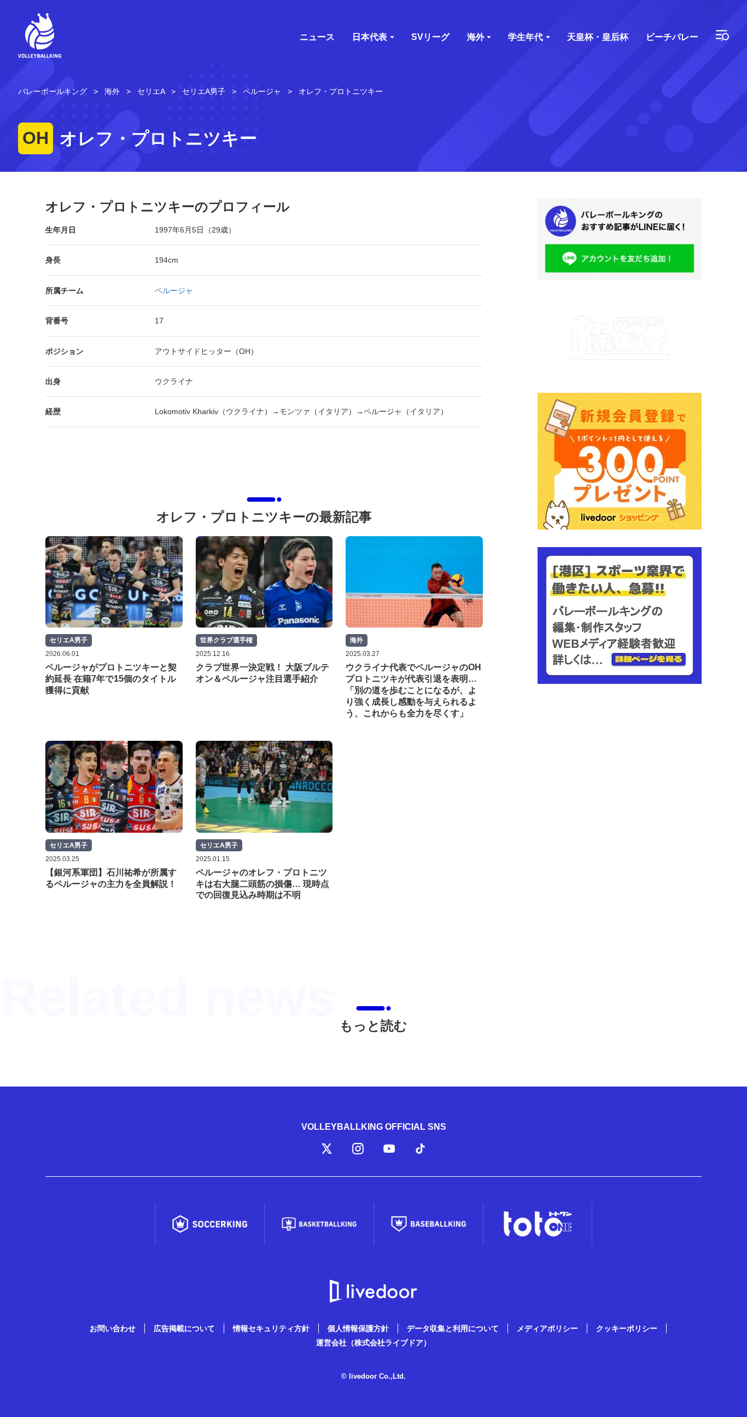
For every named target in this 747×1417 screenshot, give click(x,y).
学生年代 (525, 37)
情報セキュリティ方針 (271, 1328)
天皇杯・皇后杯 (597, 37)
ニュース (317, 37)
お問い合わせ (113, 1328)
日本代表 (369, 37)
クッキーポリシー (626, 1328)
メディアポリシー (547, 1328)
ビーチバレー (672, 37)
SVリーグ (430, 37)
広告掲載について (184, 1328)
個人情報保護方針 (358, 1328)
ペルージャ (174, 290)
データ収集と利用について (453, 1328)
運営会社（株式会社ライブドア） (373, 1342)
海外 (476, 37)
